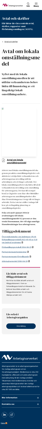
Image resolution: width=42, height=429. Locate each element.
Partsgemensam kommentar (14, 252)
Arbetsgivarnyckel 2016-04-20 (15, 261)
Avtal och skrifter (11, 41)
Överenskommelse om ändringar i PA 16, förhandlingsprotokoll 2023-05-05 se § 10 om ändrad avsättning (19, 240)
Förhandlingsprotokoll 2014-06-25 (16, 247)
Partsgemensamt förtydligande (15, 256)
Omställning (21, 326)
